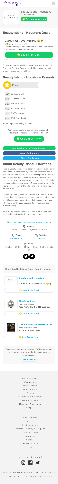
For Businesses (30, 378)
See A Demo (29, 359)
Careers (30, 439)
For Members (30, 417)
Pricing (30, 393)
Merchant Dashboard (30, 404)
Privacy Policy (30, 443)
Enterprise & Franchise (30, 396)
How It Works (30, 385)
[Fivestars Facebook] (30, 462)
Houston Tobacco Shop (28, 327)
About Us (30, 436)
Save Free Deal (31, 55)
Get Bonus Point (31, 139)
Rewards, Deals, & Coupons (30, 428)
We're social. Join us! (30, 457)
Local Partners (30, 432)
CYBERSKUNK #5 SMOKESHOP (35, 324)
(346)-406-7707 (16, 238)
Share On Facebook (30, 153)
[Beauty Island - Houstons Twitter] (26, 258)
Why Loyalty (30, 382)
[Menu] (53, 3)
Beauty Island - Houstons (31, 278)
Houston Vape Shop (26, 304)
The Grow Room (27, 301)
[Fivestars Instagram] (23, 462)
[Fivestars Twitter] (37, 462)
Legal (30, 447)
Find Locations (30, 425)
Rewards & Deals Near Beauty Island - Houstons (28, 269)
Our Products (30, 389)
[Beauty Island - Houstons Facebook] (32, 258)
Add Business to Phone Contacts (30, 148)
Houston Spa (24, 281)
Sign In (30, 421)
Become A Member (36, 19)
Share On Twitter (30, 158)
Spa (22, 14)
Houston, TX (29, 14)
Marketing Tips (30, 400)
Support (30, 407)
